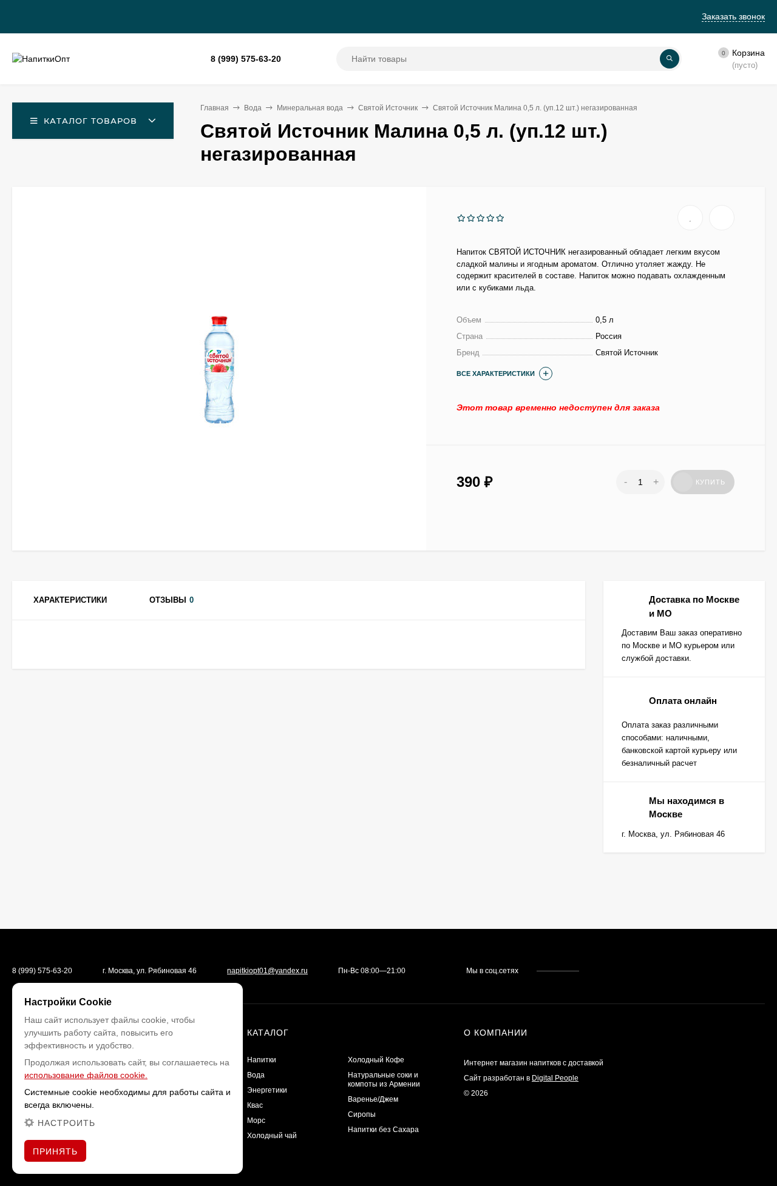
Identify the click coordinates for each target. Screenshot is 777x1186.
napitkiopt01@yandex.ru (267, 971)
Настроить (66, 1123)
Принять (55, 1151)
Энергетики (267, 1090)
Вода (253, 108)
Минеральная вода (310, 108)
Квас (255, 1105)
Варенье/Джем (373, 1099)
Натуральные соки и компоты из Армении (384, 1079)
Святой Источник (388, 108)
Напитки (261, 1060)
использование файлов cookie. (86, 1075)
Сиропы (362, 1114)
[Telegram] (309, 59)
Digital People (555, 1078)
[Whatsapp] (294, 59)
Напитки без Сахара (383, 1129)
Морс (256, 1120)
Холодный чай (272, 1135)
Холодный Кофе (376, 1060)
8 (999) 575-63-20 (246, 59)
